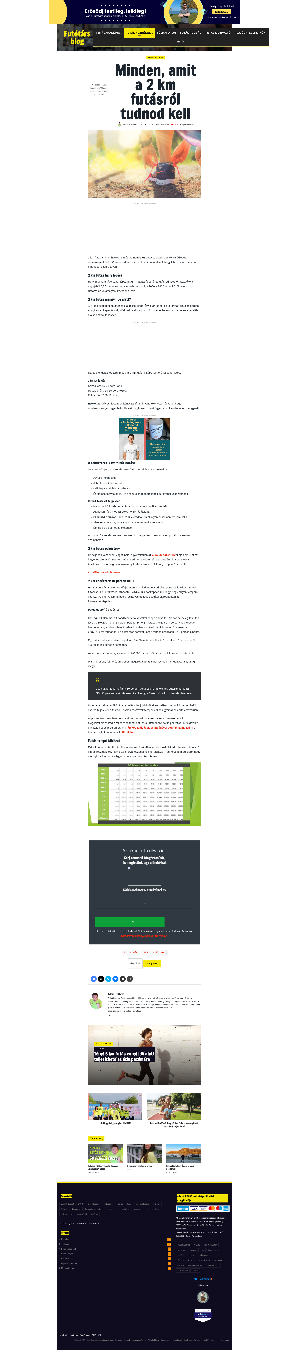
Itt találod (128, 732)
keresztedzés (112, 1209)
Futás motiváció (218, 32)
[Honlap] (109, 1016)
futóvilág (64, 1209)
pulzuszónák (82, 1214)
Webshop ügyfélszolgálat (171, 1340)
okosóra (137, 1209)
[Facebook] (94, 979)
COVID (81, 1204)
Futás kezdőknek (139, 32)
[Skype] (108, 979)
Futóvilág (65, 1239)
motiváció (125, 1209)
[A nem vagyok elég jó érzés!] (144, 1153)
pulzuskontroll (67, 1214)
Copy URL (152, 963)
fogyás (120, 1204)
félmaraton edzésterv (93, 1209)
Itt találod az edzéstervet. (105, 572)
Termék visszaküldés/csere (135, 1340)
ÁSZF (206, 1340)
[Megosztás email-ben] (123, 979)
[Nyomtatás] (130, 979)
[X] (101, 979)
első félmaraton (94, 1204)
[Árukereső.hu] (203, 1281)
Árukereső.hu (203, 1285)
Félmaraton (166, 32)
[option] (144, 1055)
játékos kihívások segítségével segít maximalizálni (160, 727)
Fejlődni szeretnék (250, 32)
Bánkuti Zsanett (67, 1204)
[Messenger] (115, 979)
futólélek (156, 1204)
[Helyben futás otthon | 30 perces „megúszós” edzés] (105, 1153)
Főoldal (96, 85)
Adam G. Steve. (129, 125)
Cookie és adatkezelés (193, 1340)
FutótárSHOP (79, 1340)
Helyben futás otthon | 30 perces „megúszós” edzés (103, 1167)
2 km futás (131, 952)
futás (129, 1204)
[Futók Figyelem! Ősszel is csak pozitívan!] (183, 1153)
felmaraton (109, 1204)
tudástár (94, 1214)
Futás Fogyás (190, 32)
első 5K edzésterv (164, 555)
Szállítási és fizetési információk (100, 1340)
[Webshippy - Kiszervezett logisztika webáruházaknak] (203, 1316)
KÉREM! (129, 922)
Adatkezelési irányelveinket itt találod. (144, 936)
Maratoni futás (67, 1268)
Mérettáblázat (153, 1340)
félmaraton (76, 1209)
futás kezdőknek (154, 952)
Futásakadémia (108, 32)
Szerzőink (215, 1340)
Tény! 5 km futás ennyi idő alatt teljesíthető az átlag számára (124, 1056)
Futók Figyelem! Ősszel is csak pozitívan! (180, 1167)
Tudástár (65, 1244)
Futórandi (225, 1340)
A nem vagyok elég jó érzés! (139, 1166)
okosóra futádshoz (152, 1209)
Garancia (118, 1340)
